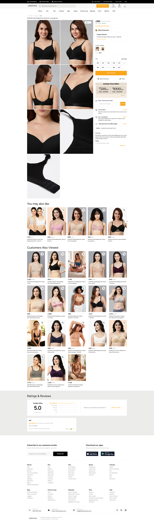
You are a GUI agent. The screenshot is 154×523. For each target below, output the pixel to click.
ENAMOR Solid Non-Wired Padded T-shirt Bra (117, 240)
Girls (110, 477)
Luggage (29, 496)
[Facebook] (117, 510)
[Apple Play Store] (92, 454)
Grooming (50, 479)
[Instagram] (126, 510)
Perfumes (91, 475)
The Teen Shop (72, 479)
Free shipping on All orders (102, 26)
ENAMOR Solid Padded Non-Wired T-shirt (36, 282)
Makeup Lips (92, 471)
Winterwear (30, 475)
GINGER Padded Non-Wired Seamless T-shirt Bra (75, 316)
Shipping (111, 494)
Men (110, 471)
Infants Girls (71, 471)
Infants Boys (71, 473)
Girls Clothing (71, 467)
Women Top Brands (114, 469)
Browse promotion (101, 39)
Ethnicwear (30, 469)
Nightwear (29, 479)
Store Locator (92, 496)
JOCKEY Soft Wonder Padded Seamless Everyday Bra (75, 385)
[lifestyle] (32, 6)
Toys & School (71, 500)
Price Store (112, 479)
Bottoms (29, 471)
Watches (50, 480)
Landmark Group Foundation (96, 498)
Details (123, 95)
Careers (91, 494)
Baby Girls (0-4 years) (73, 494)
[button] (88, 22)
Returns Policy (113, 498)
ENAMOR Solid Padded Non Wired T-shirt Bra (117, 282)
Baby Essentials (72, 498)
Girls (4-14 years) (72, 496)
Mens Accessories (31, 494)
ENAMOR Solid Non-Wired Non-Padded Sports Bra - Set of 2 (35, 240)
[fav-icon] (113, 5)
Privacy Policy (54, 519)
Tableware (50, 498)
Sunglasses (50, 482)
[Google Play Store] (108, 454)
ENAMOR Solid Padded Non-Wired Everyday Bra (96, 240)
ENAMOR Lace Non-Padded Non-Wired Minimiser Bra (117, 351)
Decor (49, 492)
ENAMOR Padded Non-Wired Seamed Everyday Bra (34, 351)
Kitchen (50, 496)
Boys (110, 475)
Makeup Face (92, 469)
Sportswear (30, 480)
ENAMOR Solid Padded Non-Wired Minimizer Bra (56, 351)
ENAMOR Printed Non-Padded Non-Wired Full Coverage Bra (116, 316)
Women (30, 15)
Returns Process (113, 496)
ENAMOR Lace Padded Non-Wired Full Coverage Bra (76, 282)
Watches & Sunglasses (32, 484)
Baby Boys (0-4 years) (73, 502)
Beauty (29, 482)
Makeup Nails (92, 473)
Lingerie (36, 15)
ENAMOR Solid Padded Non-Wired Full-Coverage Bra (76, 240)
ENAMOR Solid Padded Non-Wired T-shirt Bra (56, 240)
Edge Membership (93, 500)
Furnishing (50, 494)
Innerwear (50, 477)
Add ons (70, 477)
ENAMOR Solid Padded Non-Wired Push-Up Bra (97, 282)
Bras (41, 15)
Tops (28, 467)
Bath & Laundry (51, 500)
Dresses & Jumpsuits (32, 473)
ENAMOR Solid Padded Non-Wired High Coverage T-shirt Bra (76, 351)
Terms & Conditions (45, 519)
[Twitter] (121, 510)
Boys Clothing (71, 469)
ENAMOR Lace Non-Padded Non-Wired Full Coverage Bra (56, 385)
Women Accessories (32, 492)
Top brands (30, 498)
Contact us (112, 492)
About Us (91, 492)
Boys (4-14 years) (72, 492)
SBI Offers (91, 502)
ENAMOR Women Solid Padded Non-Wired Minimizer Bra (55, 282)
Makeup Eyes (92, 467)
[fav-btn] (43, 210)
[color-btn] (97, 49)
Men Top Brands (113, 473)
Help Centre (112, 500)
